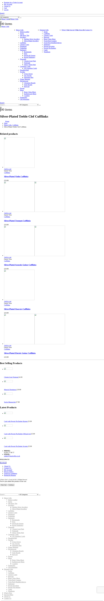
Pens (25, 54)
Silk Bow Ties (24, 35)
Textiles (22, 72)
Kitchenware (24, 81)
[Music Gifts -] (9, 19)
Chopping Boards (29, 83)
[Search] (20, 17)
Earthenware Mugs (30, 94)
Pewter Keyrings (49, 46)
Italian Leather (24, 32)
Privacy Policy (8, 472)
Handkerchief (24, 70)
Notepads (23, 59)
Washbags (47, 52)
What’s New (66, 30)
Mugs (22, 90)
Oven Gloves (28, 74)
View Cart (3, 485)
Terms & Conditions (10, 473)
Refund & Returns (10, 475)
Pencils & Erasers (29, 55)
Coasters (27, 96)
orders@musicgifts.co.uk (12, 456)
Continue (11, 485)
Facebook (3, 463)
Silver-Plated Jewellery (31, 41)
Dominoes (23, 46)
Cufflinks (23, 43)
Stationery (23, 50)
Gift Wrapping (24, 99)
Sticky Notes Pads (30, 65)
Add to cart (7, 169)
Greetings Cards (25, 66)
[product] (54, 152)
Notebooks (23, 97)
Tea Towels (27, 75)
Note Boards (28, 85)
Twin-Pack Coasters (50, 41)
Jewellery (23, 37)
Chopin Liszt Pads (30, 61)
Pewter (22, 88)
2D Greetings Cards (30, 68)
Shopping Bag (28, 77)
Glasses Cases (24, 44)
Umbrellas (23, 48)
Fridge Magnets (25, 79)
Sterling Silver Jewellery (32, 39)
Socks (22, 33)
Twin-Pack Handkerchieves (53, 43)
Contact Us (88, 30)
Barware (27, 86)
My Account (8, 4)
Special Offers (74, 30)
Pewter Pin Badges (50, 48)
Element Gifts (44, 30)
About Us (7, 6)
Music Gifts (19, 30)
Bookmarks (27, 52)
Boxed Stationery (29, 57)
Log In (6, 10)
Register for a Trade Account (13, 2)
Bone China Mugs (30, 92)
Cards (46, 50)
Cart (5, 8)
